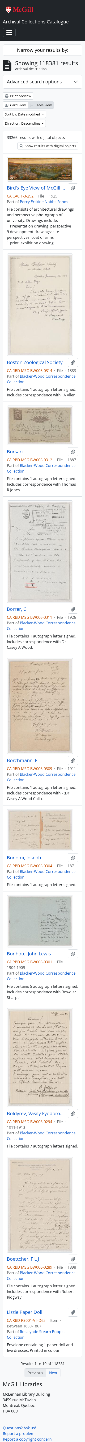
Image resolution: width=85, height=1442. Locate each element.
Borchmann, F (22, 760)
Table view (43, 105)
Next (53, 1372)
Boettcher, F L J (23, 1259)
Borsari (15, 452)
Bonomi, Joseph (24, 858)
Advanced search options (34, 81)
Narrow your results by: (42, 50)
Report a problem (18, 1433)
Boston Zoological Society (35, 362)
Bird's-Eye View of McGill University (36, 188)
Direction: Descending (23, 123)
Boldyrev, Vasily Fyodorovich (36, 1113)
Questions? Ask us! (19, 1428)
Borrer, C (16, 609)
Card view (17, 105)
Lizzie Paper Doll (24, 1312)
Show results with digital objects (50, 146)
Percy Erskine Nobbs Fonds (44, 201)
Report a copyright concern (27, 1439)
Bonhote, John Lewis (29, 954)
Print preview (20, 96)
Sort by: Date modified (23, 114)
